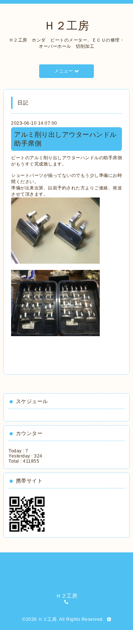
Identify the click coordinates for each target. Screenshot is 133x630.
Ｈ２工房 (66, 25)
